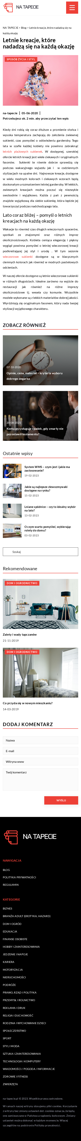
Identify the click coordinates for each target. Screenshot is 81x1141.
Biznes (7, 908)
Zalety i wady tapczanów (20, 634)
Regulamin (11, 884)
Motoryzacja (13, 969)
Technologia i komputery (22, 1061)
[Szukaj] (7, 552)
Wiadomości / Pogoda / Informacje (29, 1068)
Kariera (8, 961)
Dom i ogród (12, 923)
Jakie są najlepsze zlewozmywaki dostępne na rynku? (45, 488)
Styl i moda (11, 1046)
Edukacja (10, 931)
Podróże (9, 984)
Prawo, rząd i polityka (20, 992)
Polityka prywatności (19, 877)
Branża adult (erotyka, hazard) (26, 916)
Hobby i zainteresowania (21, 946)
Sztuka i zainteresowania (22, 1053)
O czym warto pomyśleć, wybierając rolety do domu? (47, 528)
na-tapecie (10, 113)
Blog (6, 869)
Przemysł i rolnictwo (19, 1000)
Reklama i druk (14, 1007)
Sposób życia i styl (21, 59)
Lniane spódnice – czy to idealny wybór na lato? (50, 508)
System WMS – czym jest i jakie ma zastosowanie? (47, 468)
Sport (7, 1038)
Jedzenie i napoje (15, 954)
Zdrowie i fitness (15, 1076)
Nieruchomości (14, 977)
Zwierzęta (10, 1084)
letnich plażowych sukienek (22, 151)
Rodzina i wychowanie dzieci (24, 1023)
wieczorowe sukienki (18, 256)
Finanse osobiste (15, 939)
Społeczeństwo (14, 1030)
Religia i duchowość (18, 1015)
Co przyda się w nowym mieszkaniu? (28, 703)
